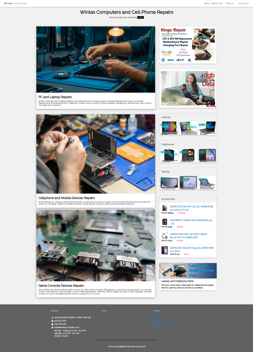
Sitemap (156, 325)
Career (156, 317)
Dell (103, 322)
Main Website (213, 3)
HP (103, 317)
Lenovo (105, 320)
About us (157, 314)
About (230, 3)
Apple (104, 314)
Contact (244, 3)
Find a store (158, 320)
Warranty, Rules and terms (164, 322)
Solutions (15, 3)
